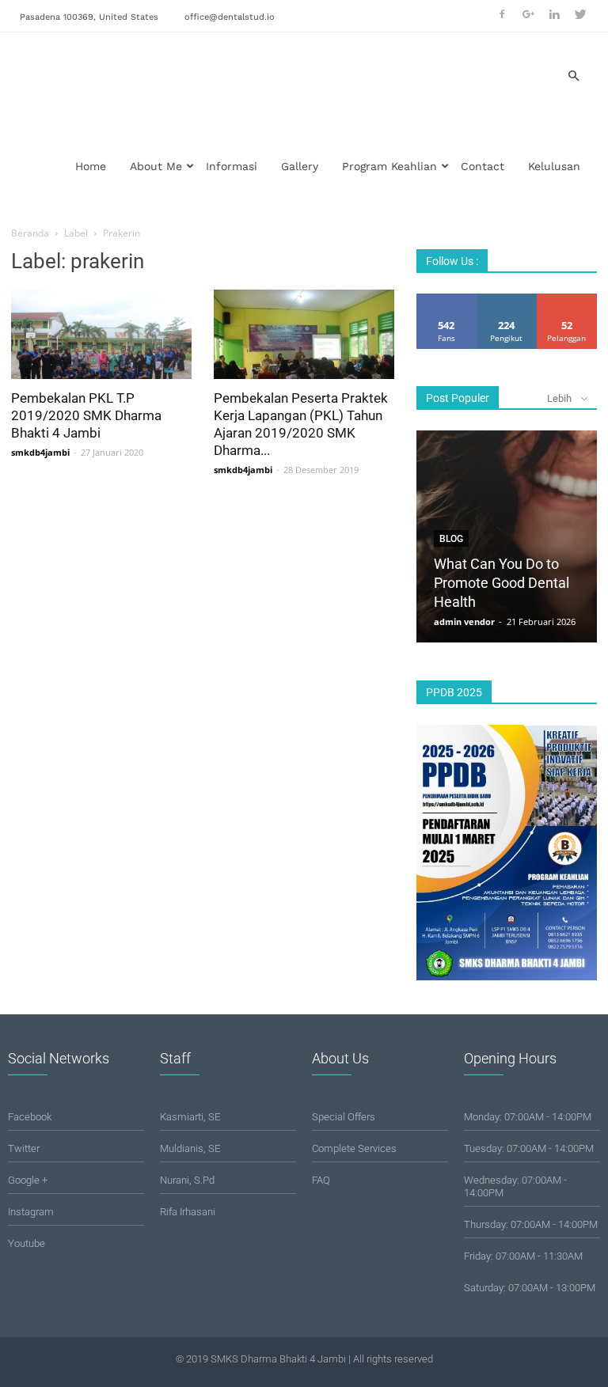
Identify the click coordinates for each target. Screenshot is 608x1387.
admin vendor (464, 621)
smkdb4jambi (40, 452)
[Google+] (528, 14)
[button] (573, 76)
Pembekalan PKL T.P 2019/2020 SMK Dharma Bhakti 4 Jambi (86, 415)
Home (90, 166)
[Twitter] (580, 14)
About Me (156, 166)
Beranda (30, 233)
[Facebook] (502, 14)
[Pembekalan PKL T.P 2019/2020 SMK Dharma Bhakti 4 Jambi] (101, 334)
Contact (482, 166)
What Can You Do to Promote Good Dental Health (501, 582)
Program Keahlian (389, 166)
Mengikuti (506, 299)
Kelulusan (554, 166)
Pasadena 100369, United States (89, 17)
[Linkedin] (554, 14)
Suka (446, 299)
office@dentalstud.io (229, 17)
